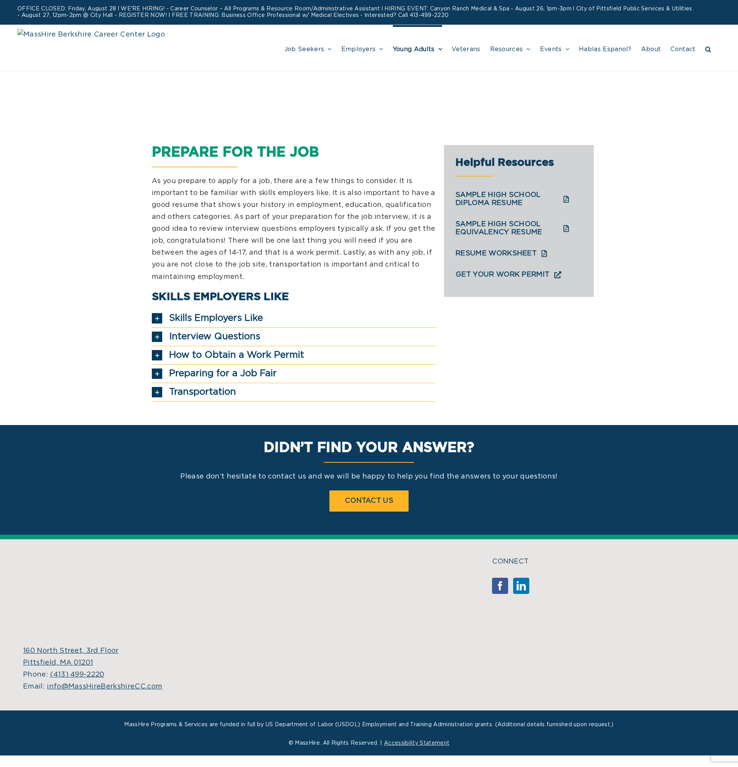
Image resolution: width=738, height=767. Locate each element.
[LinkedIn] (521, 586)
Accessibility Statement (416, 743)
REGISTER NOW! (143, 15)
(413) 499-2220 (77, 674)
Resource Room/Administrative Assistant (323, 9)
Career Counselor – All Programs (214, 9)
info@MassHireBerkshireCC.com (104, 686)
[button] (708, 48)
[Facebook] (500, 586)
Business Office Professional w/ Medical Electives (290, 15)
